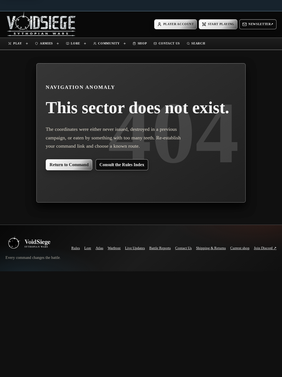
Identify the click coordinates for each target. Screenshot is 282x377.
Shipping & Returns (211, 248)
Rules (75, 248)
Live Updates (135, 248)
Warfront (114, 248)
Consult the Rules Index (121, 164)
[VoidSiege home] (13, 243)
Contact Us (183, 248)
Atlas (99, 248)
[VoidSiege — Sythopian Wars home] (41, 24)
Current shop (240, 248)
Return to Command (69, 164)
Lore (87, 248)
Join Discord (265, 248)
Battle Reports (160, 248)
